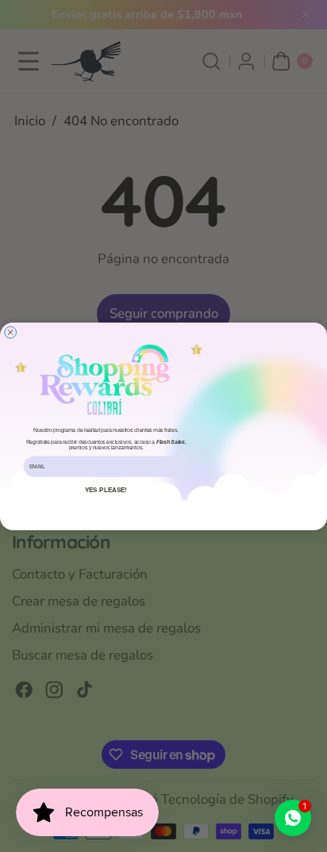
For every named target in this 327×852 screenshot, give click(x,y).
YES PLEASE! (106, 489)
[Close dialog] (11, 332)
